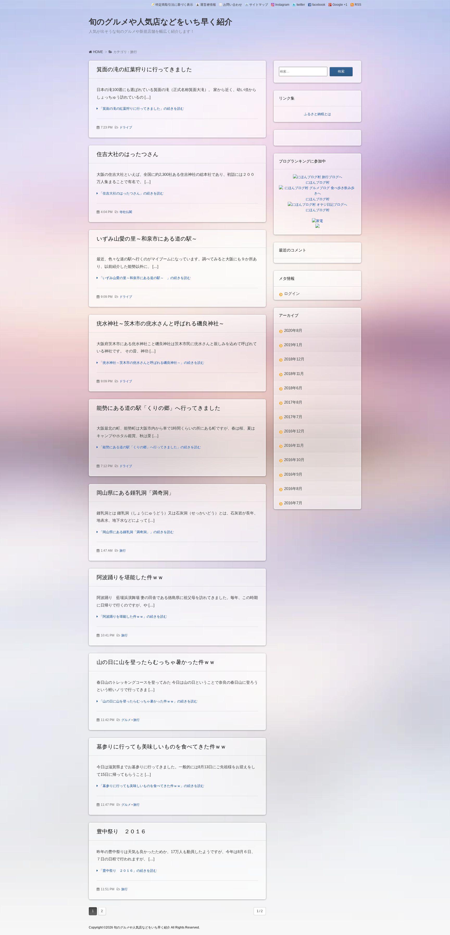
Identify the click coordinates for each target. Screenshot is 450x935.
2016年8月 (293, 488)
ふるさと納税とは (317, 114)
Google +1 (340, 5)
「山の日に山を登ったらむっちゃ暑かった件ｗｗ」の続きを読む (148, 701)
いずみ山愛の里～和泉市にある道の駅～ (150, 239)
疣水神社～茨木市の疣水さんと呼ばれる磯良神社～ (160, 323)
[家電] (317, 221)
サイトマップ (258, 5)
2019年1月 (293, 345)
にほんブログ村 (317, 182)
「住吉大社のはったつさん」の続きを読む (131, 193)
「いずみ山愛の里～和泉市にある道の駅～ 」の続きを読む (145, 278)
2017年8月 (293, 402)
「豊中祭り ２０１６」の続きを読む (128, 871)
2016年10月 (294, 459)
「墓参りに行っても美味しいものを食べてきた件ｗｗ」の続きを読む (151, 786)
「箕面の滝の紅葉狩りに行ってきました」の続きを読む (141, 109)
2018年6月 (293, 388)
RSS (358, 5)
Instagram (282, 5)
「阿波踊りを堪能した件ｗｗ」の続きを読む (133, 616)
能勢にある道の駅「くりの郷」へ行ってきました (159, 408)
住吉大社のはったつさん (128, 154)
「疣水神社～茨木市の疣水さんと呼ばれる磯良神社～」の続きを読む (151, 363)
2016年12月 (294, 431)
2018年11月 (294, 373)
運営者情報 (208, 5)
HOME (97, 52)
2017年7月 (293, 417)
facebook (318, 5)
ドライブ (126, 127)
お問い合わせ (232, 5)
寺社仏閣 (126, 212)
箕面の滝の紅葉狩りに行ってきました (144, 69)
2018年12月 (294, 359)
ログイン (292, 293)
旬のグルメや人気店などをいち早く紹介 (160, 21)
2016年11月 (294, 445)
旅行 (123, 550)
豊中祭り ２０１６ (121, 831)
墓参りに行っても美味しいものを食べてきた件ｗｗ (161, 747)
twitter (301, 5)
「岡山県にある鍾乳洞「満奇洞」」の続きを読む (136, 532)
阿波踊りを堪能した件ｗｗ (130, 577)
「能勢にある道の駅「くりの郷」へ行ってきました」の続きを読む (150, 447)
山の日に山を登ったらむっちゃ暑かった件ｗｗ (156, 662)
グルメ (126, 720)
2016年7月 (293, 503)
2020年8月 (293, 330)
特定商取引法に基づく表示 (174, 5)
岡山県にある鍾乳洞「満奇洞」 (135, 493)
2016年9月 (293, 474)
